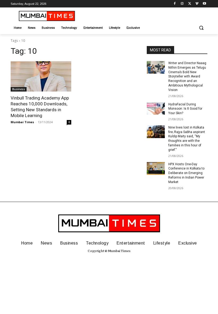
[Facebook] (175, 4)
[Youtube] (204, 4)
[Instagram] (182, 4)
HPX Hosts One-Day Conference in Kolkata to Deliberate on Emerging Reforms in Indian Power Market (186, 173)
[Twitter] (190, 4)
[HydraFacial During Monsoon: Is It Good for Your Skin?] (156, 108)
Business (18, 89)
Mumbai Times (22, 122)
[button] (201, 28)
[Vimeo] (197, 4)
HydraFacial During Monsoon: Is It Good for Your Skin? (185, 108)
